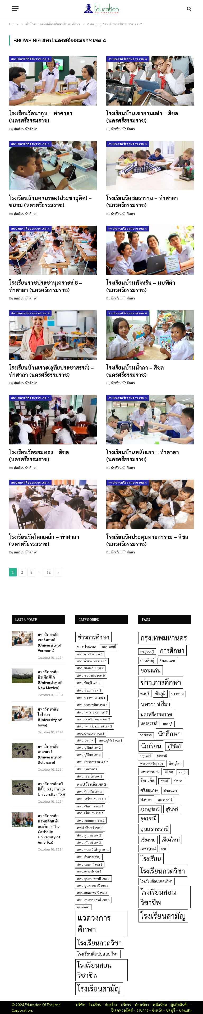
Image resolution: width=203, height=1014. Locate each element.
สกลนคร (170, 790)
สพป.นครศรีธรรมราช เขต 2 (93, 719)
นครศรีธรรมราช (156, 714)
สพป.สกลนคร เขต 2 (90, 820)
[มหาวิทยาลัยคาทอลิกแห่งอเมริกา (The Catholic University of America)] (22, 819)
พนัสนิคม (160, 1004)
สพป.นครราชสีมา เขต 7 (92, 712)
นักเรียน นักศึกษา (26, 129)
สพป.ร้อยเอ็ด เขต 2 (91, 784)
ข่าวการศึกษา (93, 637)
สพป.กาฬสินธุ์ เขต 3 (89, 654)
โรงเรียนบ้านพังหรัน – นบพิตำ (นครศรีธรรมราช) (140, 286)
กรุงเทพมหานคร (164, 637)
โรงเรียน (151, 858)
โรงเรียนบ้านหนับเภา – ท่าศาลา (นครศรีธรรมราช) (142, 456)
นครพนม (177, 694)
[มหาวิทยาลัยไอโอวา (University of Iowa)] (22, 713)
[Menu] (15, 9)
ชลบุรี (144, 693)
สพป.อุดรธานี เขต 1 (89, 864)
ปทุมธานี (145, 756)
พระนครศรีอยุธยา (151, 764)
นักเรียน (151, 746)
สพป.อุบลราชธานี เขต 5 (93, 900)
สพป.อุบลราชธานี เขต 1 (93, 878)
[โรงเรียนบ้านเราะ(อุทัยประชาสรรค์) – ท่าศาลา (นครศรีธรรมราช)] (53, 335)
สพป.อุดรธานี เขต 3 (89, 871)
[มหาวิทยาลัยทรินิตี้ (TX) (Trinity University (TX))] (22, 787)
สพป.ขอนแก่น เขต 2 (90, 668)
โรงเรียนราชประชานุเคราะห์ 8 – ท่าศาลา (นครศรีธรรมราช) (45, 286)
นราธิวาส (146, 735)
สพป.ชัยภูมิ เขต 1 (88, 682)
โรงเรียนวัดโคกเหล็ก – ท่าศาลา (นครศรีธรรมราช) (44, 540)
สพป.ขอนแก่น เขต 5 (91, 675)
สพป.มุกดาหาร (87, 769)
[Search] (188, 9)
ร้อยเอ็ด (147, 780)
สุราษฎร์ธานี (150, 809)
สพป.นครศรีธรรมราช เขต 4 (30, 59)
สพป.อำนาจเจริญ (88, 857)
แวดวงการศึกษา (94, 923)
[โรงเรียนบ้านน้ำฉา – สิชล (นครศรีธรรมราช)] (150, 335)
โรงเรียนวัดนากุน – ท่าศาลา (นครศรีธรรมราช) (40, 117)
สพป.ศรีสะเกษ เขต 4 (90, 813)
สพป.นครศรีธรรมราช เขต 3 (94, 726)
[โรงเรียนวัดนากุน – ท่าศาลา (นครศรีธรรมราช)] (53, 81)
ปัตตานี (162, 756)
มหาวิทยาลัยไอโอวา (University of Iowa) (50, 717)
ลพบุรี (164, 781)
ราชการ (142, 1010)
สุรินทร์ (171, 809)
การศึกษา (172, 650)
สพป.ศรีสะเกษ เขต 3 (90, 806)
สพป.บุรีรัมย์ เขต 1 (110, 740)
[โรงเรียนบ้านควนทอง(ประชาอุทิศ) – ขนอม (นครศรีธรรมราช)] (53, 165)
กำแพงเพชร (167, 661)
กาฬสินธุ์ (147, 660)
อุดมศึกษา (83, 907)
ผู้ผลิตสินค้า (179, 1004)
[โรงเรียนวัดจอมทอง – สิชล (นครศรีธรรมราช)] (53, 419)
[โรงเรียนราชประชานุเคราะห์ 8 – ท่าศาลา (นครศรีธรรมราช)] (53, 250)
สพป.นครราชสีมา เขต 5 (92, 705)
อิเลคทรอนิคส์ (122, 1010)
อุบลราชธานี (154, 828)
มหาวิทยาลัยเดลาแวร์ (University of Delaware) (50, 754)
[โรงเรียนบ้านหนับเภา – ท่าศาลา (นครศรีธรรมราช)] (150, 419)
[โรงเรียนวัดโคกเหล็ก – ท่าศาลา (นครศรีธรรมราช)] (53, 504)
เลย (163, 849)
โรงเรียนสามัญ (99, 988)
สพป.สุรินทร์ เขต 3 (89, 842)
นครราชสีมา (155, 703)
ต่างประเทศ (86, 646)
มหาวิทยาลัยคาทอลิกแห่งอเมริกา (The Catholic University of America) (49, 828)
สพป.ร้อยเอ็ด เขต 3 (89, 792)
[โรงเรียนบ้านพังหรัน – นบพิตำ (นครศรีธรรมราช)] (150, 250)
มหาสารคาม (150, 771)
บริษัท (80, 1004)
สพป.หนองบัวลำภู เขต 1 (93, 850)
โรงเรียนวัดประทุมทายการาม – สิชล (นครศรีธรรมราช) (147, 540)
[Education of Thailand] (101, 8)
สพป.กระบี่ (109, 647)
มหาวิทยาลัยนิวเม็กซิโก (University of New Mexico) (50, 679)
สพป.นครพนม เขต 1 (91, 698)
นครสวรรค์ (148, 723)
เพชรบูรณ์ (148, 848)
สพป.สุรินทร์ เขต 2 (89, 835)
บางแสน (185, 1010)
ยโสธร (169, 772)
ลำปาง (178, 781)
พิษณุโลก (175, 763)
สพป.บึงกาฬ (85, 740)
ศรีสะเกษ (149, 790)
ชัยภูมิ (160, 693)
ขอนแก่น (150, 670)
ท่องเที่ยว (142, 1004)
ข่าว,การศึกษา (161, 682)
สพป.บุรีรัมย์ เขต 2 (89, 747)
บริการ (126, 1004)
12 (48, 572)
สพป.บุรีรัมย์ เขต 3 (89, 755)
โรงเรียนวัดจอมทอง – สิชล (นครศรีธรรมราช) (39, 456)
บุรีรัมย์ (174, 746)
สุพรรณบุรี (165, 800)
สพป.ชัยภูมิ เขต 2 (89, 690)
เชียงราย (147, 840)
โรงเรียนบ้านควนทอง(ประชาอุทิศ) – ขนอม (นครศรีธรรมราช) (50, 201)
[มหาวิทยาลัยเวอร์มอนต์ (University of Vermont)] (22, 638)
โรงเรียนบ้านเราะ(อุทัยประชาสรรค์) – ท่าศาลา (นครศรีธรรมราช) (51, 371)
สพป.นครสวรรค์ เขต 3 (90, 733)
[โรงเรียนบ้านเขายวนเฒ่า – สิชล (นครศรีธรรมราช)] (150, 81)
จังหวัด (157, 1010)
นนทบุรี (168, 724)
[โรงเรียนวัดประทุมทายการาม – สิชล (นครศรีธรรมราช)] (150, 504)
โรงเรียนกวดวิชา (99, 942)
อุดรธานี (148, 818)
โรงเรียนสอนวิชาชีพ (94, 970)
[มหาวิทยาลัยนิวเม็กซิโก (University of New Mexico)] (22, 676)
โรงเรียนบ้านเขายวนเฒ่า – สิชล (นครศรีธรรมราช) (142, 117)
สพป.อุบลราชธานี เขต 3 (92, 893)
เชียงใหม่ (171, 839)
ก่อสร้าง (111, 1004)
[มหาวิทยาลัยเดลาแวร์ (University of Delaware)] (22, 750)
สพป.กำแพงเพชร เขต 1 (92, 661)
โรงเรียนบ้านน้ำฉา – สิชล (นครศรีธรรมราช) (135, 371)
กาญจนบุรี (147, 651)
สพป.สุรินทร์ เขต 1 (90, 828)
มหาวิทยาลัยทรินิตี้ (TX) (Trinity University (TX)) (51, 789)
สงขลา (146, 799)
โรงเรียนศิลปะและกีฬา (97, 954)
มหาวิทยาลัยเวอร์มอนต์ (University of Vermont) (50, 642)
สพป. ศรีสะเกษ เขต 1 (91, 799)
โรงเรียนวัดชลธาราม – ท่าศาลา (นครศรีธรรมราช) (142, 201)
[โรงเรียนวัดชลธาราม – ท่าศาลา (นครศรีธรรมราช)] (150, 165)
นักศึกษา (169, 733)
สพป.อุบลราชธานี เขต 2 (92, 886)
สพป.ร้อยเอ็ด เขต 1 (89, 776)
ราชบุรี (183, 772)
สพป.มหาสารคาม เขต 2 (92, 762)
